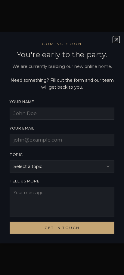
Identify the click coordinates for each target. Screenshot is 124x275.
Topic (16, 154)
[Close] (116, 38)
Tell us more (24, 181)
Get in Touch (62, 227)
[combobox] (62, 166)
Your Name (22, 101)
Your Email (22, 128)
